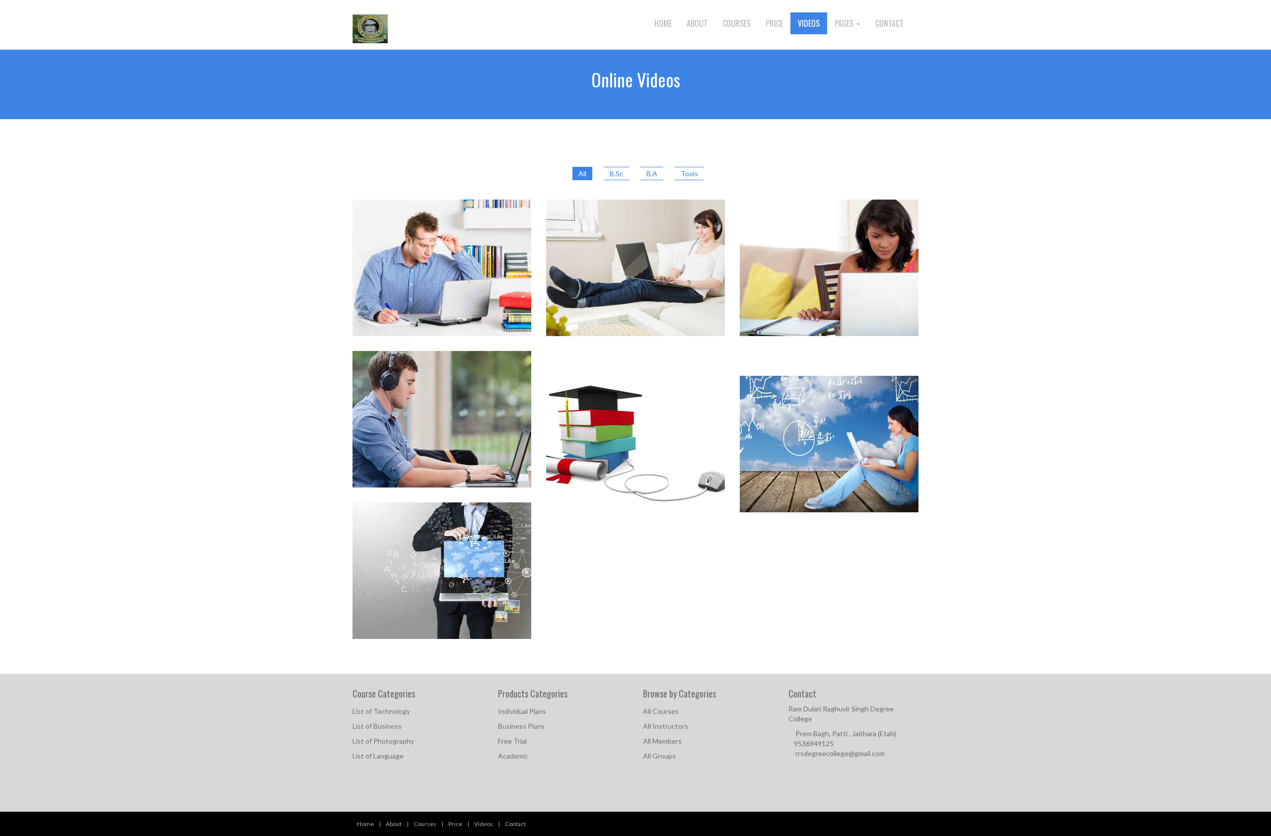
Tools (689, 173)
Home (663, 23)
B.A (651, 173)
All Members (662, 741)
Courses (736, 23)
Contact (889, 23)
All (582, 173)
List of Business (377, 726)
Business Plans (521, 726)
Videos (809, 23)
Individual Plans (522, 711)
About (697, 23)
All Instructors (665, 726)
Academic (513, 756)
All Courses (661, 711)
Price (774, 23)
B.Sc (616, 173)
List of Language (378, 756)
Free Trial (512, 741)
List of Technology (381, 711)
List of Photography (383, 741)
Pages (845, 23)
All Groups (659, 756)
